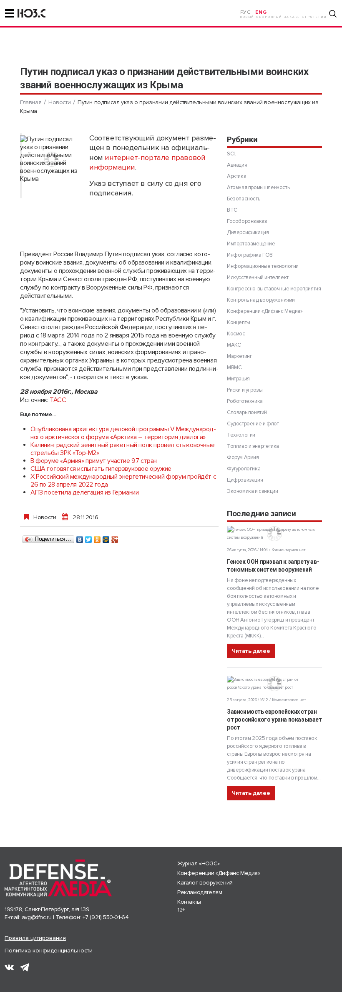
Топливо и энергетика (253, 446)
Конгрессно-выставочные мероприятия (274, 288)
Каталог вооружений (205, 882)
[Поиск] (332, 13)
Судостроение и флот (253, 423)
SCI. (231, 153)
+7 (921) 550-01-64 (106, 917)
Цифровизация (245, 480)
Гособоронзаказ (247, 221)
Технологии (241, 435)
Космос (236, 333)
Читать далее (251, 651)
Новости (59, 102)
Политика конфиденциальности (49, 950)
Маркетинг (239, 356)
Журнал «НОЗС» (198, 863)
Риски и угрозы (244, 390)
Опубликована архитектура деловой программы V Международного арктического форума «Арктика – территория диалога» (123, 433)
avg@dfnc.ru (37, 917)
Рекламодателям (199, 892)
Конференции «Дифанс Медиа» (265, 311)
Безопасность (243, 198)
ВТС (232, 210)
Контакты (189, 901)
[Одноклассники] (97, 537)
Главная (30, 102)
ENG (261, 12)
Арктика (236, 176)
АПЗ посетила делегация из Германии (84, 492)
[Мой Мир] (106, 537)
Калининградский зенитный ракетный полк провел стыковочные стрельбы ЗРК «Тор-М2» (122, 449)
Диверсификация (248, 232)
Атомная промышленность (258, 187)
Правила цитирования (35, 938)
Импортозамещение (251, 243)
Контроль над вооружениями (261, 300)
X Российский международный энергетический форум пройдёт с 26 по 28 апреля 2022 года (123, 480)
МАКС (234, 345)
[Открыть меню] (9, 13)
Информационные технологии (263, 266)
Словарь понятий (247, 412)
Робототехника (245, 401)
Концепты (238, 322)
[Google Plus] (115, 537)
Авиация (237, 165)
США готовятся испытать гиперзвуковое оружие (100, 469)
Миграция (238, 378)
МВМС (234, 367)
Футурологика (243, 468)
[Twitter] (88, 537)
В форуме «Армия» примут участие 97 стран (93, 461)
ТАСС (58, 400)
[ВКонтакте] (79, 537)
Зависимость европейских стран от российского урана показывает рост (274, 719)
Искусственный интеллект (258, 277)
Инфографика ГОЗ (250, 255)
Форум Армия (243, 457)
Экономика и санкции (252, 491)
